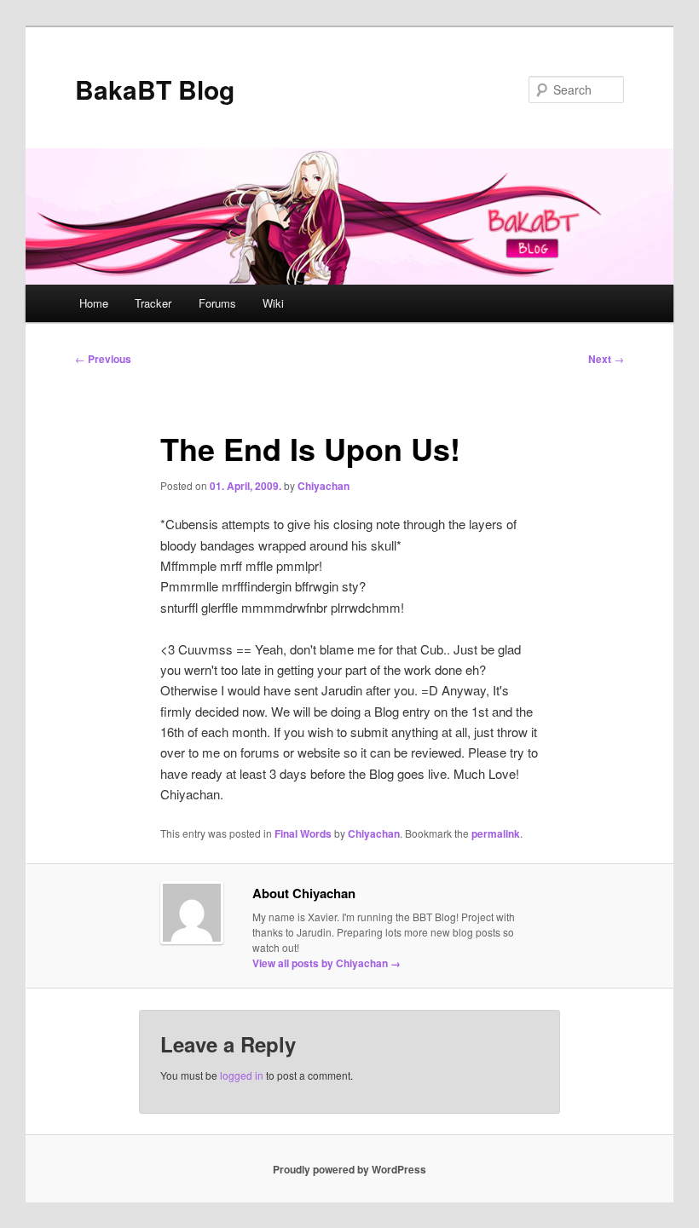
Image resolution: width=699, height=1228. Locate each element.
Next (606, 358)
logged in (241, 1075)
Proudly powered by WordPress (349, 1169)
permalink (495, 833)
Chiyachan (324, 485)
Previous (103, 358)
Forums (217, 303)
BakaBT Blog (154, 89)
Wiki (273, 303)
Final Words (303, 833)
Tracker (153, 303)
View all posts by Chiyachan (326, 963)
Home (93, 303)
